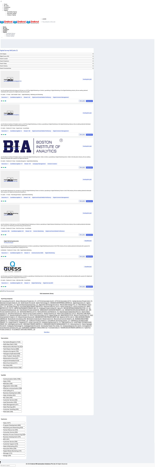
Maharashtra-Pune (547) (10, 358)
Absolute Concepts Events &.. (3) (10, 303)
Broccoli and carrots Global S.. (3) (64, 319)
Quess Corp (7, 268)
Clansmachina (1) (75, 324)
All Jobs (6, 6)
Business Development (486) (12, 393)
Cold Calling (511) (8, 390)
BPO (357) (6, 439)
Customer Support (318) (10, 444)
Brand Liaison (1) (48, 319)
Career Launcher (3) (35, 322)
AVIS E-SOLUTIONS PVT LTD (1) (66, 313)
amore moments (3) (79, 306)
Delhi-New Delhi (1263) (10, 344)
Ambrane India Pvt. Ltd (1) (52, 306)
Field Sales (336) (8, 411)
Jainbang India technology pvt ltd (12, 81)
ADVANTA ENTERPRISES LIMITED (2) (61, 303)
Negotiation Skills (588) (10, 386)
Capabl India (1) (13, 322)
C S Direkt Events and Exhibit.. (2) (18, 320)
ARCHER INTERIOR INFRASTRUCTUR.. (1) (76, 308)
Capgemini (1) (23, 322)
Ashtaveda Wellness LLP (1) (28, 312)
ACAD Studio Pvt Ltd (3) (28, 303)
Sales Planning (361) (9, 407)
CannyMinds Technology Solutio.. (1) (59, 320)
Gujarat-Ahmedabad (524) (11, 361)
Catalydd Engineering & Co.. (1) (51, 322)
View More (46, 332)
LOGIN (44, 19)
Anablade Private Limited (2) (48, 308)
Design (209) (7, 455)
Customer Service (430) (10, 400)
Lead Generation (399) (10, 402)
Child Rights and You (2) (15, 324)
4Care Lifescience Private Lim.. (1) (26, 301)
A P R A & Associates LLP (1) (63, 301)
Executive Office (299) (9, 448)
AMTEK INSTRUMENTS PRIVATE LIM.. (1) (26, 308)
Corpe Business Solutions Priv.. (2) (10, 328)
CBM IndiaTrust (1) (67, 322)
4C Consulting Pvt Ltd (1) (7, 301)
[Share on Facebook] (1, 134)
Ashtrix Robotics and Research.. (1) (48, 312)
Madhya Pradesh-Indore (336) (12, 368)
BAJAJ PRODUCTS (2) (67, 315)
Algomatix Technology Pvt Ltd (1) (49, 305)
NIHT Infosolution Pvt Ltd (10, 181)
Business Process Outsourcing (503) (14, 434)
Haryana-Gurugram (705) (11, 351)
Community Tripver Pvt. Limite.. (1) (51, 326)
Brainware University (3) (34, 319)
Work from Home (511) (10, 363)
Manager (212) (7, 453)
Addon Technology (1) (43, 303)
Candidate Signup (12, 12)
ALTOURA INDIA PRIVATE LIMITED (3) (31, 306)
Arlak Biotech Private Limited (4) (29, 310)
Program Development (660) (12, 425)
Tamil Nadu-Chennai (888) (11, 349)
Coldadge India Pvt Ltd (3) (32, 326)
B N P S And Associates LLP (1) (39, 315)
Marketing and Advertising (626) (13, 427)
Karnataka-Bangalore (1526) (11, 342)
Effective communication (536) (12, 388)
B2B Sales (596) (7, 383)
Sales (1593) (6, 381)
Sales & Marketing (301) (10, 446)
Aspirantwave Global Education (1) (70, 312)
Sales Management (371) (10, 404)
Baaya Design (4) (54, 315)
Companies (7, 7)
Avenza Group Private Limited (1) (33, 313)
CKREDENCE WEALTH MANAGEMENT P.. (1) (57, 324)
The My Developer (8, 242)
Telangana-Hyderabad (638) (11, 353)
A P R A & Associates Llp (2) (45, 301)
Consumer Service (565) (10, 432)
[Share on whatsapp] (3, 134)
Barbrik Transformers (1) (82, 315)
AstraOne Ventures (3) (15, 313)
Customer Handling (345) (11, 409)
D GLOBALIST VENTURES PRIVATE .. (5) (23, 329)
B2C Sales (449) (7, 397)
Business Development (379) (12, 437)
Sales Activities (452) (9, 395)
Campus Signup (11, 15)
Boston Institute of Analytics (11, 114)
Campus (6, 9)
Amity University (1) (67, 306)
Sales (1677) (6, 423)
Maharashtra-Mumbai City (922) (13, 346)
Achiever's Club (8, 215)
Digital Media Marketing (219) (12, 451)
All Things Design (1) (13, 306)
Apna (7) (60, 308)
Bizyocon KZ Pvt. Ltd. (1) (67, 317)
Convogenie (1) (86, 326)
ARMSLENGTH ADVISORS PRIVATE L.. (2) (52, 310)
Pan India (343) (7, 365)
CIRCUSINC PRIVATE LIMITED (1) (33, 324)
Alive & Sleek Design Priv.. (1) (69, 305)
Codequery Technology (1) (15, 326)
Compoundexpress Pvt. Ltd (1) (72, 326)
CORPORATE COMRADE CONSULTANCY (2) (35, 328)
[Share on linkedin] (5, 134)
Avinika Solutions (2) (50, 313)
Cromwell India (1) (54, 328)
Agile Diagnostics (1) (79, 303)
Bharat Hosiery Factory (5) (26, 317)
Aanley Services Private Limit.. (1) (82, 301)
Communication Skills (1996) (12, 379)
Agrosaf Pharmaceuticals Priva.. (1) (27, 305)
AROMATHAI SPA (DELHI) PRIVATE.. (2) (76, 310)
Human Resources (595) (10, 430)
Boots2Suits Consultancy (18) (17, 319)
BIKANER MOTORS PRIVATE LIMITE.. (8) (47, 317)
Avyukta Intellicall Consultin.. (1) (19, 315)
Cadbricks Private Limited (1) (38, 320)
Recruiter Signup (11, 13)
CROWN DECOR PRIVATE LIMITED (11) (72, 328)
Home (5, 4)
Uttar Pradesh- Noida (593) (11, 356)
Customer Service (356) (10, 441)
